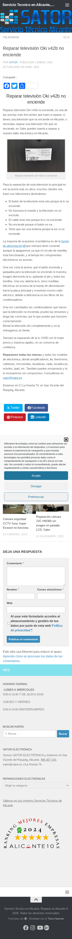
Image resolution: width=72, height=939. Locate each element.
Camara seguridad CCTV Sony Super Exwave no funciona (15, 523)
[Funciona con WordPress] (25, 918)
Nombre (13, 589)
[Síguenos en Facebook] (26, 928)
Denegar (36, 486)
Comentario (15, 563)
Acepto (36, 475)
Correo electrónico (50, 589)
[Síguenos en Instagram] (33, 928)
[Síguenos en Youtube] (39, 928)
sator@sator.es (12, 377)
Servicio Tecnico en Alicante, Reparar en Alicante (28, 5)
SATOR (13, 62)
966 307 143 (48, 759)
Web (9, 603)
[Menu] (67, 5)
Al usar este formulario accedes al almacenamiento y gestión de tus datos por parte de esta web (36, 623)
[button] (66, 440)
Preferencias (36, 496)
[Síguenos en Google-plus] (46, 928)
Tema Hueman (56, 918)
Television (11, 37)
